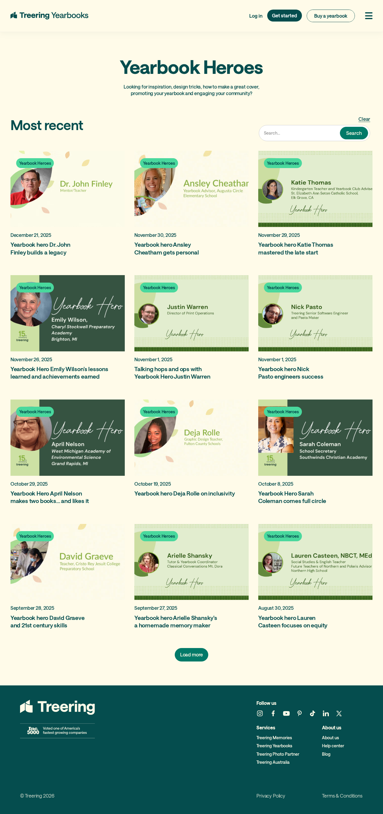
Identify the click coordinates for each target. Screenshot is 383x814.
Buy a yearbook (330, 16)
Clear (364, 119)
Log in (255, 16)
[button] (366, 16)
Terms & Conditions (342, 796)
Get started (284, 15)
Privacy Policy (270, 796)
